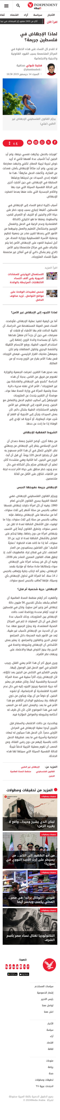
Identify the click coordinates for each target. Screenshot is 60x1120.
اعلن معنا (48, 1012)
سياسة (37, 15)
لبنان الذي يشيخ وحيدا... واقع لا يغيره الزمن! (32, 824)
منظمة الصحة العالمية (20, 771)
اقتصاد (14, 15)
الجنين (52, 776)
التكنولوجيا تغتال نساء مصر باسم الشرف (30, 938)
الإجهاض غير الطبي (30, 767)
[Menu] (6, 6)
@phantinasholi (32, 69)
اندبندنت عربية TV (44, 1086)
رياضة (50, 1067)
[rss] (6, 966)
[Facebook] (28, 966)
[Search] (18, 6)
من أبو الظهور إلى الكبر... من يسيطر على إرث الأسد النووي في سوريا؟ (30, 859)
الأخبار (51, 15)
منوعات (49, 1061)
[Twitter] (24, 966)
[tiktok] (10, 966)
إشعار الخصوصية (45, 993)
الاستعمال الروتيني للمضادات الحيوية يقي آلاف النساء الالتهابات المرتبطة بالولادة (26, 278)
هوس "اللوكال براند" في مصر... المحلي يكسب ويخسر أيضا (31, 900)
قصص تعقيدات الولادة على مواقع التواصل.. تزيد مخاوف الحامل (27, 296)
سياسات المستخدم (44, 986)
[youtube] (17, 966)
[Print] (29, 142)
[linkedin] (13, 966)
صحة (51, 1073)
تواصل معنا (47, 1005)
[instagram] (21, 966)
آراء (26, 15)
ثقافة (50, 1049)
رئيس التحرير (47, 999)
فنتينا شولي (33, 65)
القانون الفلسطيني (45, 771)
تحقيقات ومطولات (21, 790)
